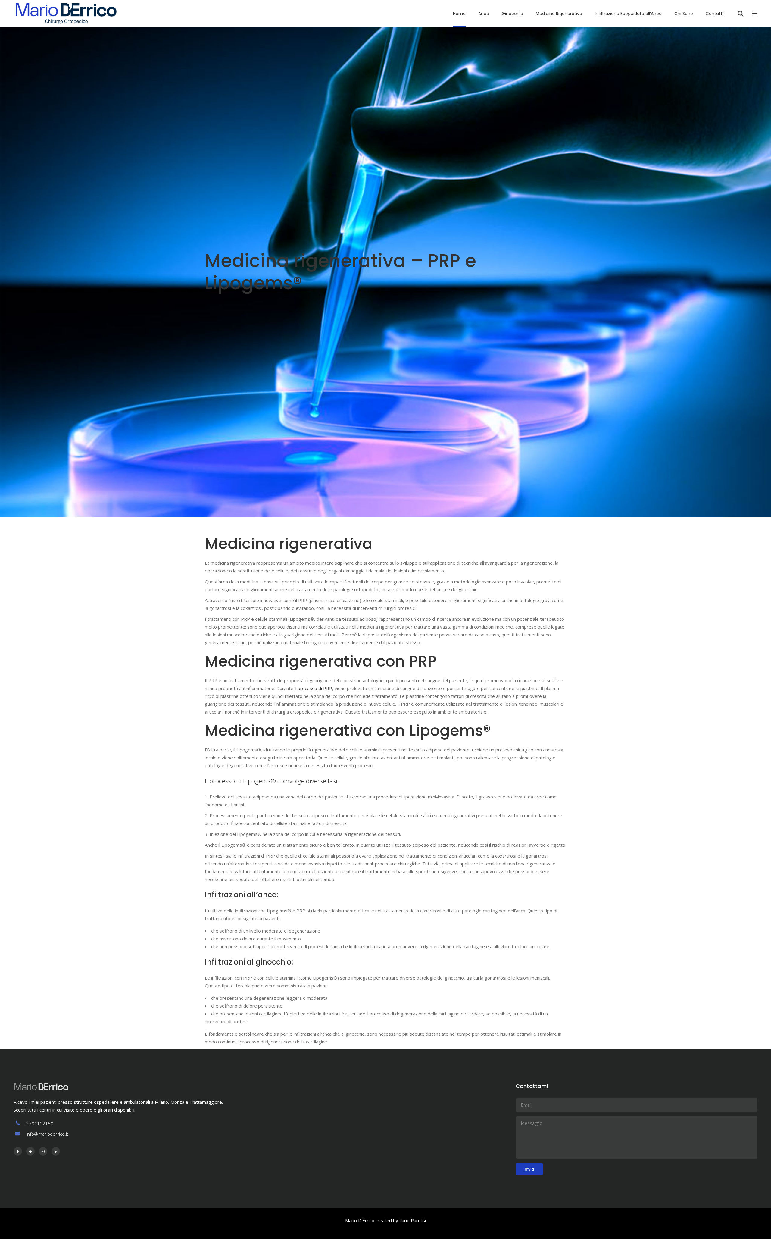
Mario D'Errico (359, 1220)
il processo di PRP (313, 688)
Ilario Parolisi (412, 1220)
